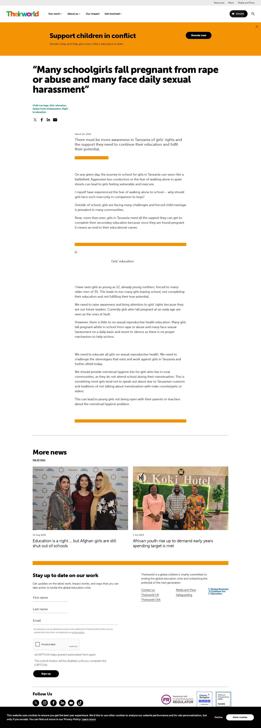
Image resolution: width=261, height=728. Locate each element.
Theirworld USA (150, 599)
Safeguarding (184, 595)
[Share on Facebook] (41, 120)
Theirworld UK (150, 595)
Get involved (112, 13)
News (231, 2)
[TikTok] (80, 703)
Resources (219, 2)
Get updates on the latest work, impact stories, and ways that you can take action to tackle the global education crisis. (76, 585)
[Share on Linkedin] (48, 120)
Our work (54, 13)
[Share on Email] (55, 120)
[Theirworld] (22, 14)
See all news (39, 460)
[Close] (257, 26)
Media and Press (246, 2)
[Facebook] (53, 703)
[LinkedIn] (62, 703)
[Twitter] (36, 703)
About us (73, 13)
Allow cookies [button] (240, 717)
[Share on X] (35, 120)
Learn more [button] (89, 719)
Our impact (92, 13)
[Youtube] (71, 703)
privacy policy (78, 632)
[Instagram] (44, 703)
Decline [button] (218, 717)
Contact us (148, 590)
